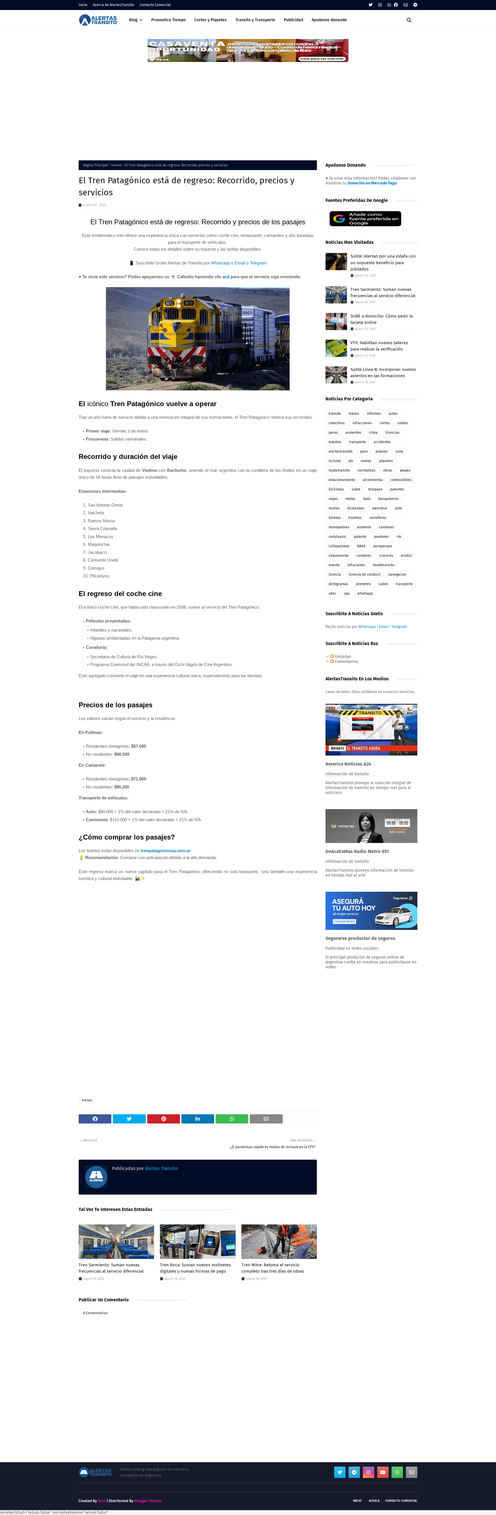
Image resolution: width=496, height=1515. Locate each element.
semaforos (377, 518)
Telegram (258, 262)
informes (374, 414)
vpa (347, 593)
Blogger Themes (148, 1501)
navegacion (397, 574)
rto (399, 537)
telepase (375, 489)
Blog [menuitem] (133, 19)
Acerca (374, 1501)
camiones (386, 527)
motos (350, 499)
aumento (364, 527)
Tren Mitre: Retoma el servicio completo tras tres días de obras (272, 1268)
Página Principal (95, 165)
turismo (335, 461)
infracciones (362, 423)
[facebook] (395, 5)
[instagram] (380, 5)
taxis (367, 499)
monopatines (339, 527)
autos (393, 414)
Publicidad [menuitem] (293, 19)
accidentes (382, 442)
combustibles (401, 480)
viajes (333, 499)
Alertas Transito (161, 1168)
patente (360, 537)
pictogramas (338, 584)
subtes (403, 423)
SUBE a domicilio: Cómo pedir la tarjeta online (381, 319)
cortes (385, 423)
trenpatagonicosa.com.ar (166, 850)
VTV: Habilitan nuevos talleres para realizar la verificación (379, 346)
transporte (357, 442)
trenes (116, 165)
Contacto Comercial (155, 5)
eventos (335, 442)
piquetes (386, 461)
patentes (397, 489)
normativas (366, 470)
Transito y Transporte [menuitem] (255, 19)
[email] (405, 5)
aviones (381, 451)
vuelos (366, 461)
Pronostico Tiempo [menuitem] (168, 19)
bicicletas (336, 489)
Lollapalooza (339, 546)
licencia (335, 574)
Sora (102, 1501)
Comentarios (346, 661)
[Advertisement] (248, 106)
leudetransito (383, 565)
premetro (363, 584)
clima (373, 433)
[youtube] (383, 1472)
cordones (363, 556)
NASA (361, 546)
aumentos (353, 433)
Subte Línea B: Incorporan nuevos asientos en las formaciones (383, 373)
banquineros (388, 499)
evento (334, 565)
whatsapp (365, 593)
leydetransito (339, 470)
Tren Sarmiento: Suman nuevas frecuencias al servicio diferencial (111, 1268)
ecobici (406, 556)
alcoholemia (373, 480)
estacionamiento (342, 480)
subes (383, 584)
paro (364, 451)
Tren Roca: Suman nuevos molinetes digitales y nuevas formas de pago (195, 1268)
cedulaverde (339, 556)
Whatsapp (220, 262)
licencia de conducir (365, 574)
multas (334, 508)
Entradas (342, 656)
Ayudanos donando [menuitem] (329, 19)
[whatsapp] (389, 5)
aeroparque (382, 546)
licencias (392, 433)
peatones (381, 537)
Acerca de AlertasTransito (113, 5)
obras (387, 470)
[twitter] (370, 5)
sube (399, 451)
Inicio (83, 5)
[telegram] (414, 5)
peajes (405, 470)
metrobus (379, 508)
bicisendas (355, 508)
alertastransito (340, 451)
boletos (335, 518)
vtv (350, 461)
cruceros (386, 556)
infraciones (356, 565)
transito (335, 414)
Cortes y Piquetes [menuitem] (210, 19)
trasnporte (404, 584)
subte (356, 489)
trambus (355, 518)
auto (398, 508)
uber (332, 593)
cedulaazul (337, 537)
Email (240, 262)
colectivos (337, 423)
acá (225, 276)
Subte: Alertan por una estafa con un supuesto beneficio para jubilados (383, 263)
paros (333, 433)
